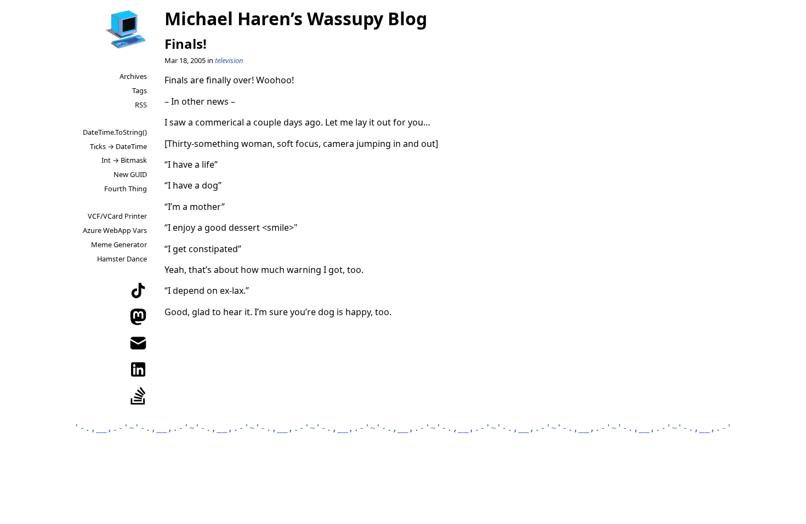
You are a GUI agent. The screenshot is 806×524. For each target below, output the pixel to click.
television (229, 60)
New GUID (130, 174)
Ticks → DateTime (118, 146)
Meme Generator (119, 244)
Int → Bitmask (124, 160)
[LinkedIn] (138, 369)
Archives (133, 76)
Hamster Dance (122, 259)
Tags (139, 90)
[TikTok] (138, 290)
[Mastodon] (138, 317)
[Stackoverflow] (138, 396)
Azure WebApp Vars (115, 230)
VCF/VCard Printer (117, 216)
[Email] (138, 343)
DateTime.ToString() (115, 132)
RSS (141, 105)
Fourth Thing (125, 188)
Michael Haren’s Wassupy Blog (295, 18)
